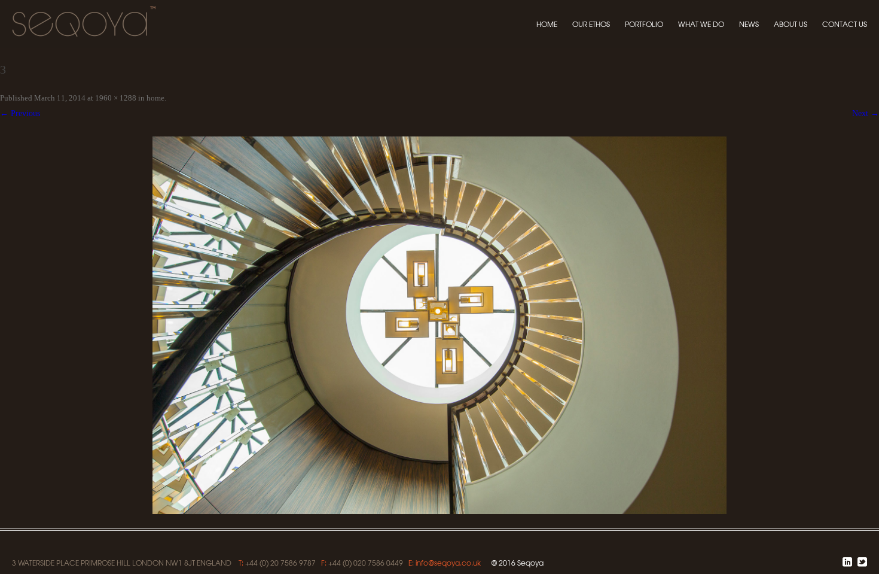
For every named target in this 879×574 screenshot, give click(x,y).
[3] (439, 325)
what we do (701, 24)
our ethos (591, 24)
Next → (865, 113)
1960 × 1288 (115, 97)
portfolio (644, 24)
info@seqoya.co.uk (448, 562)
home (546, 24)
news (749, 24)
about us (790, 24)
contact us (844, 24)
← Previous (20, 113)
